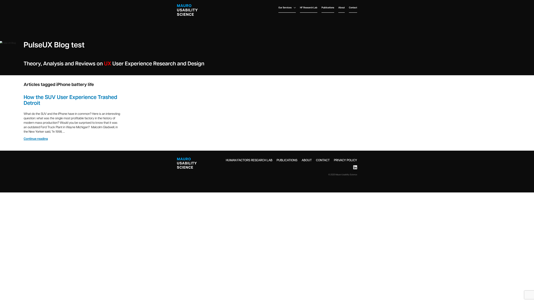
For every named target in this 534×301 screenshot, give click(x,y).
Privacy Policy (345, 160)
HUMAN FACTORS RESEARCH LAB (249, 160)
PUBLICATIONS (287, 160)
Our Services (285, 7)
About (341, 7)
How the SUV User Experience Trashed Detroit (70, 99)
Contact (353, 7)
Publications (328, 7)
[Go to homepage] (187, 10)
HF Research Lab (308, 7)
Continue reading (43, 138)
